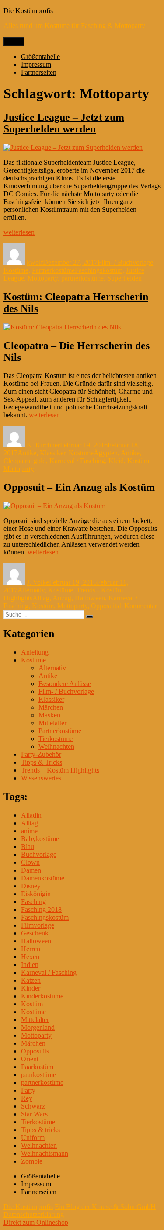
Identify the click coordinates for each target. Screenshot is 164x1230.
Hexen (30, 956)
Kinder (30, 988)
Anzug (61, 598)
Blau (27, 846)
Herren (30, 949)
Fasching (33, 901)
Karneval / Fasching (77, 460)
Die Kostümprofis (28, 10)
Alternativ (31, 590)
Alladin (31, 815)
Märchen (50, 707)
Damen (31, 870)
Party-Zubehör (41, 754)
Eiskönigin (36, 893)
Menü (14, 41)
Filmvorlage (37, 925)
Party (28, 1090)
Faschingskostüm (98, 270)
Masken (49, 715)
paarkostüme (38, 1074)
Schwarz (33, 1106)
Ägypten (106, 453)
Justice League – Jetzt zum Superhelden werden (63, 123)
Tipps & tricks (40, 1129)
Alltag (40, 598)
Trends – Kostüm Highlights (60, 770)
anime (29, 831)
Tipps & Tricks (41, 762)
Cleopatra (16, 460)
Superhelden (124, 278)
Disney (31, 886)
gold (40, 460)
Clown (30, 862)
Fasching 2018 (41, 909)
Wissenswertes (41, 778)
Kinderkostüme (42, 996)
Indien (29, 964)
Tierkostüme (55, 738)
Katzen (31, 980)
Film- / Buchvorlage (125, 262)
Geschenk (35, 933)
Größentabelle (40, 56)
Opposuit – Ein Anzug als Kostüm (79, 487)
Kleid (116, 460)
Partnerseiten (38, 72)
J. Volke (38, 582)
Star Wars (34, 1114)
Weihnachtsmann (44, 1153)
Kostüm (138, 460)
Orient (29, 1059)
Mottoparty (43, 278)
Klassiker (52, 453)
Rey (26, 1098)
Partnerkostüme (53, 270)
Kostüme (15, 270)
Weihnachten (56, 746)
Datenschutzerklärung (33, 1214)
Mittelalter (52, 723)
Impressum (36, 64)
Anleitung (35, 652)
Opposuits (105, 606)
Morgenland (38, 1027)
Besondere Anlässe (64, 683)
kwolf (35, 262)
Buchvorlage (38, 854)
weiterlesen (19, 232)
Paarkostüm (37, 1067)
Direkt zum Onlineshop (35, 1222)
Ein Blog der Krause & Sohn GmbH (105, 1206)
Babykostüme (40, 838)
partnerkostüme (82, 278)
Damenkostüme (42, 878)
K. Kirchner (43, 445)
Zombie (31, 1161)
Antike (26, 453)
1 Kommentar (138, 606)
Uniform (33, 1137)
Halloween (90, 598)
